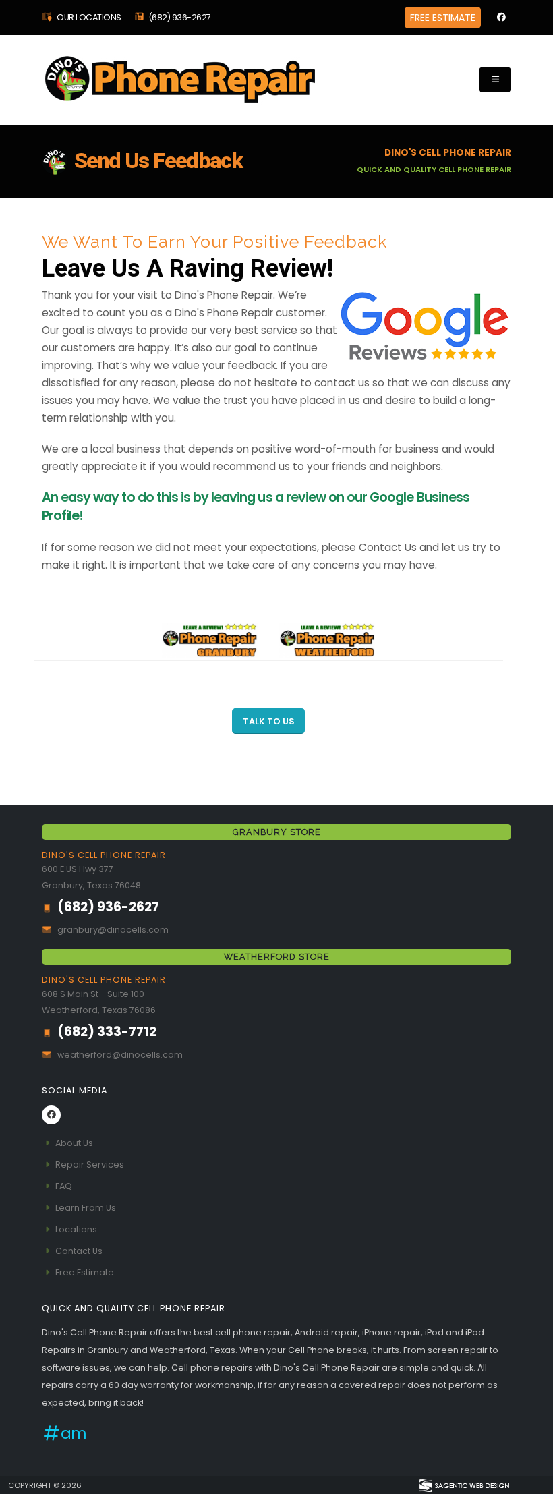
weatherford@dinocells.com (120, 1054)
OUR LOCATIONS (88, 17)
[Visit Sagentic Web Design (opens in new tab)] (464, 1485)
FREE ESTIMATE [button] (442, 17)
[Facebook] (501, 17)
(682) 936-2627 (179, 17)
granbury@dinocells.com (113, 930)
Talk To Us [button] (269, 721)
